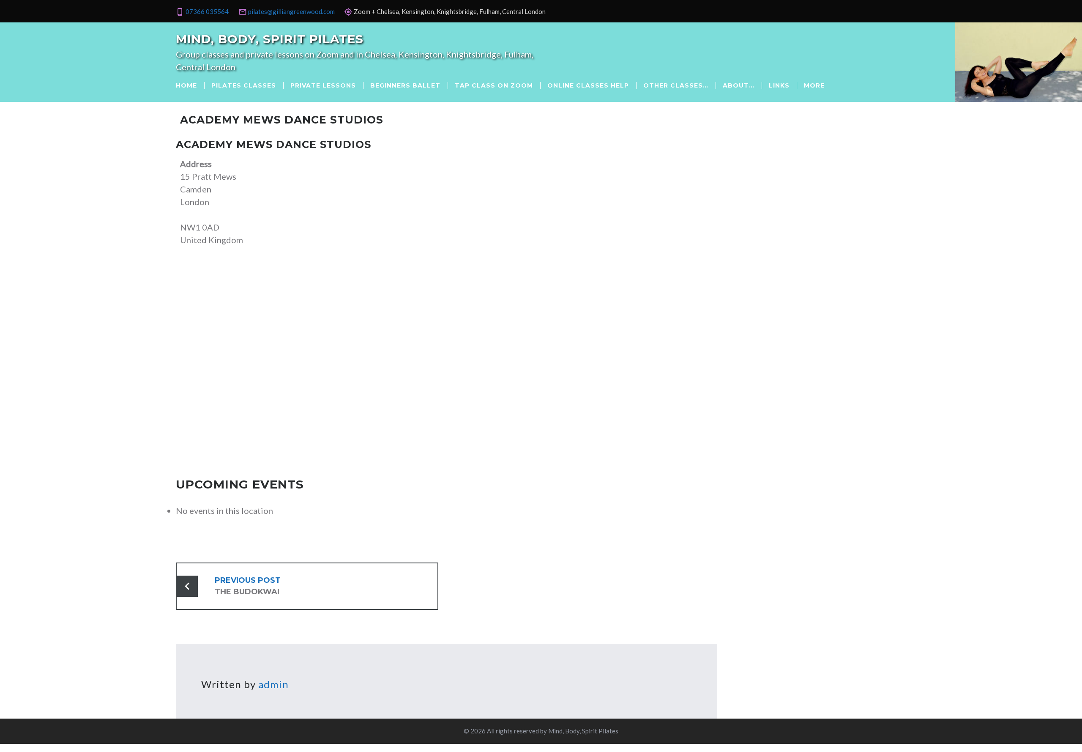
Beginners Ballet (405, 85)
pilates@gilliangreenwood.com (291, 11)
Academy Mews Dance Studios (273, 144)
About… (738, 85)
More (814, 85)
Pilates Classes (243, 85)
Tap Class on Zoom (494, 85)
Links (779, 85)
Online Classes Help (588, 85)
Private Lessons (323, 85)
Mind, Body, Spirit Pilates (269, 39)
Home (186, 85)
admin (273, 684)
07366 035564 (207, 11)
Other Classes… (675, 85)
